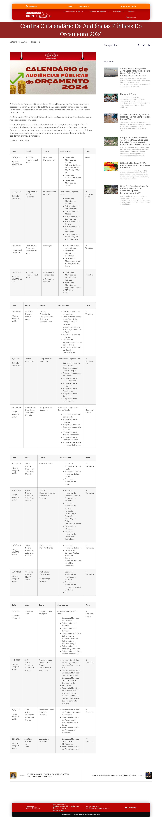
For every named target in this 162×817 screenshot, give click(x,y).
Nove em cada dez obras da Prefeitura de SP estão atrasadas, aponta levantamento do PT (134, 189)
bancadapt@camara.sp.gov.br (97, 808)
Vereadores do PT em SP (73, 12)
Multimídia (117, 12)
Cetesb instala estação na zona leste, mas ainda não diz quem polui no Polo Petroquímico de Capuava (135, 72)
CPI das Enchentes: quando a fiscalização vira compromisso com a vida (135, 117)
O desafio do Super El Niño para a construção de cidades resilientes (135, 165)
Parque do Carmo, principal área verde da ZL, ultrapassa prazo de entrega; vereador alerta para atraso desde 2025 (135, 141)
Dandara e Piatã (128, 94)
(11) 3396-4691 (94, 807)
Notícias (131, 12)
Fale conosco (131, 17)
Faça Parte (83, 6)
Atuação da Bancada (98, 12)
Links (70, 6)
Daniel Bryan (96, 814)
